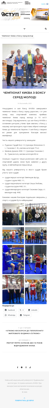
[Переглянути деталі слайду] (24, 14)
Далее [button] (46, 14)
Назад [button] (3, 14)
